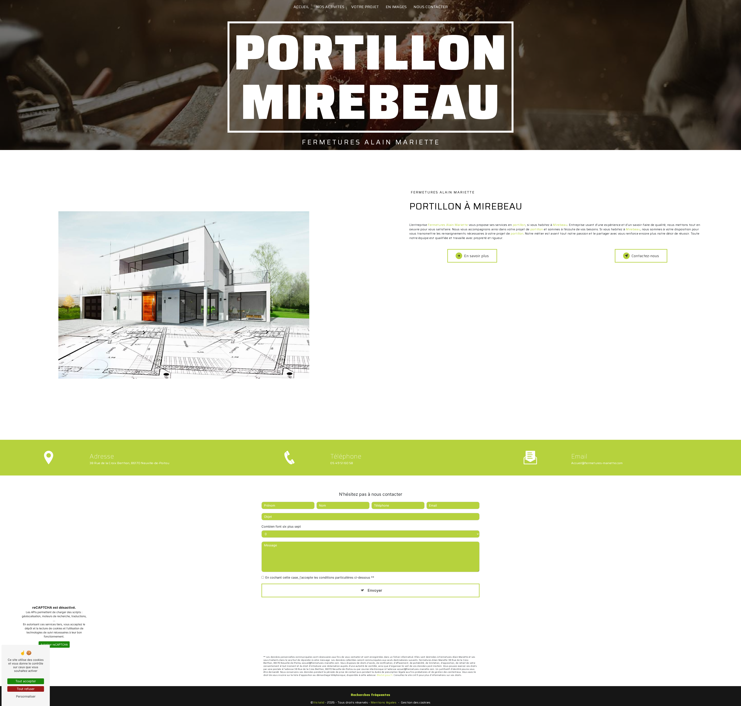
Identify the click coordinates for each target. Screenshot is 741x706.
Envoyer (375, 590)
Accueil (301, 7)
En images (396, 7)
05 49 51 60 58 (341, 463)
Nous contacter (431, 7)
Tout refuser (26, 689)
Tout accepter (25, 681)
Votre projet (365, 7)
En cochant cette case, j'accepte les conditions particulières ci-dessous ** (319, 577)
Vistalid (318, 702)
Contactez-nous (645, 256)
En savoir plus (476, 256)
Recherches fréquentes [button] (370, 694)
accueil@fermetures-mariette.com (597, 463)
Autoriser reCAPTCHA (54, 644)
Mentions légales (383, 702)
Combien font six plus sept (281, 526)
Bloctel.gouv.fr (384, 675)
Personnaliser (26, 696)
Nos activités (330, 7)
